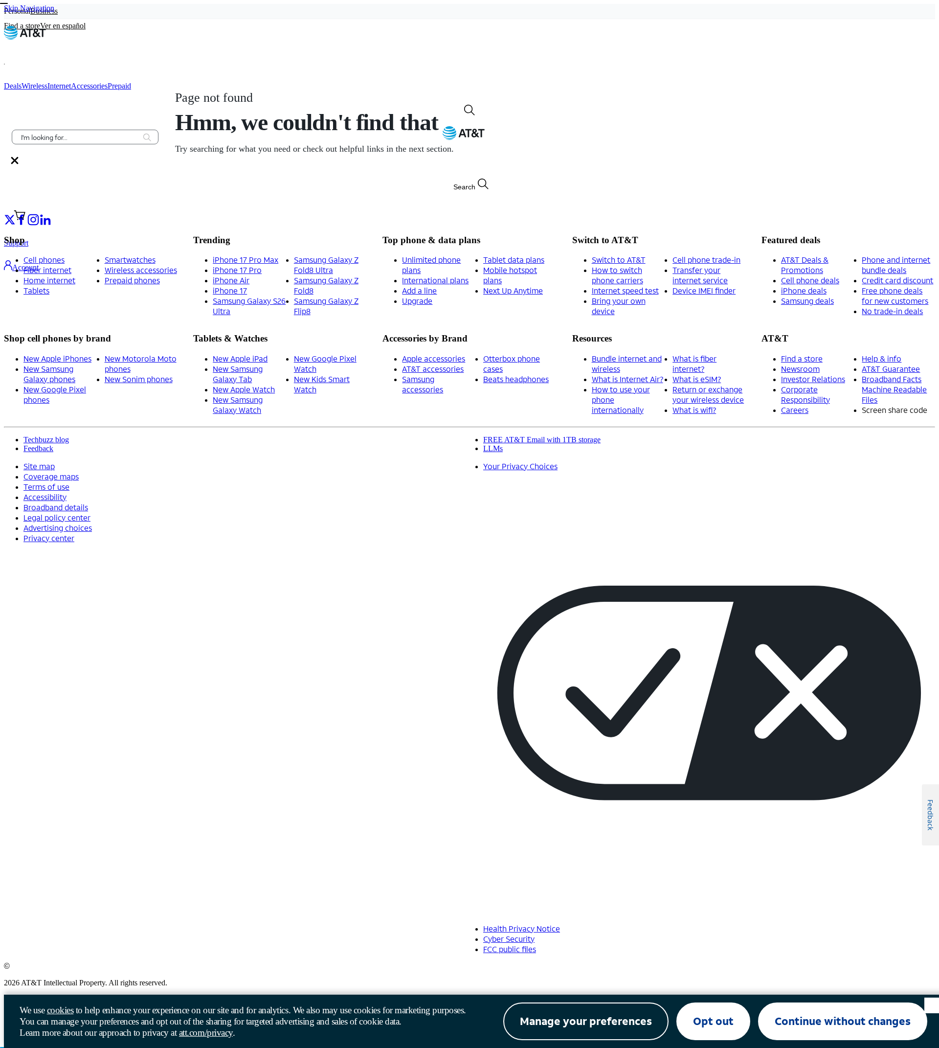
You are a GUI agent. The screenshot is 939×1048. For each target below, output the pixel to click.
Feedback (38, 448)
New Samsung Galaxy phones (49, 374)
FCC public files (509, 949)
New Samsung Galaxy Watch (238, 404)
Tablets (36, 290)
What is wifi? (694, 410)
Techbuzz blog (46, 439)
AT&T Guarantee (891, 369)
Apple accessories (433, 358)
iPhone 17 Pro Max (245, 259)
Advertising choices (57, 528)
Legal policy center (56, 517)
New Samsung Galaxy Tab (238, 374)
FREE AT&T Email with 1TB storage (542, 439)
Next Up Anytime (513, 290)
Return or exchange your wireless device (708, 394)
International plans (435, 280)
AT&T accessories (433, 369)
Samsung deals (807, 301)
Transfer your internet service (700, 275)
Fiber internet (47, 270)
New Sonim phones (139, 379)
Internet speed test (625, 290)
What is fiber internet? (694, 363)
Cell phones (44, 259)
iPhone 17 (230, 290)
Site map (39, 466)
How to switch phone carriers (617, 275)
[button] (17, 64)
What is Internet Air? (627, 379)
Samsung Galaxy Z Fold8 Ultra (326, 264)
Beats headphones (516, 379)
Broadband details (55, 507)
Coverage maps (51, 476)
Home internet (49, 280)
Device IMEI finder (704, 290)
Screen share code (894, 410)
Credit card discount (897, 280)
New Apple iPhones (57, 358)
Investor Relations (813, 379)
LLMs (493, 448)
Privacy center (48, 538)
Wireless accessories (141, 270)
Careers (794, 410)
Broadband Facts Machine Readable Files (894, 389)
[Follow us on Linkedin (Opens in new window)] (45, 219)
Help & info (881, 358)
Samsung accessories (422, 384)
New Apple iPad (240, 358)
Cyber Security (509, 939)
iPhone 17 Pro (237, 270)
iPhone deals (804, 290)
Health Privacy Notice (521, 928)
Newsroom (800, 369)
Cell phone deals (810, 280)
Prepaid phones (132, 280)
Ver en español (63, 26)
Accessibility (45, 497)
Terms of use (46, 486)
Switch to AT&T (619, 259)
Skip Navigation (29, 8)
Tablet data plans (513, 259)
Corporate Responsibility (805, 394)
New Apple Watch (244, 389)
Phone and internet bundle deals (896, 264)
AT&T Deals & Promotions (804, 264)
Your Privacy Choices (520, 466)
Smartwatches (130, 259)
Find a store (802, 358)
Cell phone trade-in (706, 259)
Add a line (419, 290)
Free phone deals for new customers (895, 295)
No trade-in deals (892, 311)
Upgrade (417, 301)
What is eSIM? (696, 379)
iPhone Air (231, 280)
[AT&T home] (25, 37)
